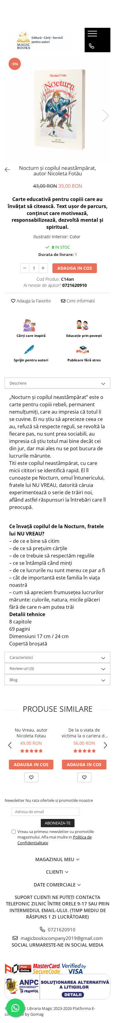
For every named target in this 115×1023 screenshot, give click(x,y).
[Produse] (93, 35)
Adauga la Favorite (33, 301)
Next (105, 115)
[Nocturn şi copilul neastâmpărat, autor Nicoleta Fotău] (57, 109)
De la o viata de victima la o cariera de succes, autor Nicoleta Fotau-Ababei (84, 733)
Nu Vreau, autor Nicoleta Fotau (31, 733)
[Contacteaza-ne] (91, 46)
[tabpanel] (57, 109)
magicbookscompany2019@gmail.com (61, 938)
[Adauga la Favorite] (31, 777)
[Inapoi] (4, 170)
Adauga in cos (74, 268)
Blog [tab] (13, 679)
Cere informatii (80, 301)
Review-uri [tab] (22, 668)
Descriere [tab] (18, 383)
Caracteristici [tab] (21, 657)
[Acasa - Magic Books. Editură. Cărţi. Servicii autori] (40, 40)
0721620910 (61, 929)
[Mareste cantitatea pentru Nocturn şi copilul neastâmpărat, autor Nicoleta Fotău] (43, 268)
